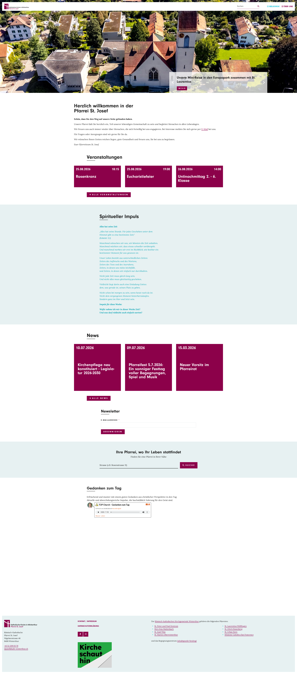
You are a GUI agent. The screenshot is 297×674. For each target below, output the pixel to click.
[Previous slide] (172, 82)
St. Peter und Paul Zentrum (166, 626)
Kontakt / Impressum (87, 621)
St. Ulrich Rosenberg (233, 629)
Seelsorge (274, 6)
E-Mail (204, 129)
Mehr (182, 84)
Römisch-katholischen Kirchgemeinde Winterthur (177, 621)
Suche (189, 465)
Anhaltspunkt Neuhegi (187, 641)
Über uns (288, 6)
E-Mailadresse (109, 420)
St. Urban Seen (231, 632)
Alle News (99, 398)
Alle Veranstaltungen (109, 194)
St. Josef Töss (159, 632)
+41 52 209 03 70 (11, 646)
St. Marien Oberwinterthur (166, 634)
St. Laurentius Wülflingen (236, 626)
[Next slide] (263, 82)
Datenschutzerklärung (88, 626)
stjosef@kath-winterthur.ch (16, 649)
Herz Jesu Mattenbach (164, 629)
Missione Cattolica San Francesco (239, 634)
